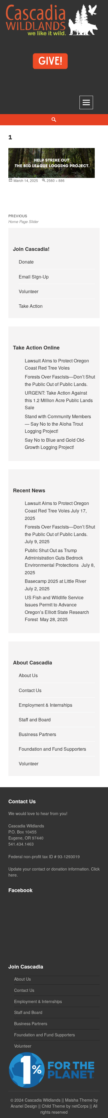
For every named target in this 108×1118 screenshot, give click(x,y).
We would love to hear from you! (37, 813)
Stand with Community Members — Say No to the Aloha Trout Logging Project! (58, 423)
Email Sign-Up (34, 276)
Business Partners (37, 734)
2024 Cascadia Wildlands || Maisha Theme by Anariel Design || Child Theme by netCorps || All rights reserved (54, 1106)
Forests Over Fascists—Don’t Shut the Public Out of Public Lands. (60, 380)
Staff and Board (35, 719)
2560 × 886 (56, 180)
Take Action (31, 306)
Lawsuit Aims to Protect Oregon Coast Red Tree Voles (57, 364)
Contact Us (30, 690)
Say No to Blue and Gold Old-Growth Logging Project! (55, 444)
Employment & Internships (45, 705)
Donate (26, 261)
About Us (28, 675)
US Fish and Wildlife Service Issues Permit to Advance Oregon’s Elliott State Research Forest (57, 608)
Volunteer (28, 291)
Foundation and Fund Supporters (52, 749)
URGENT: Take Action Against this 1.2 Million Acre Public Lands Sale (59, 400)
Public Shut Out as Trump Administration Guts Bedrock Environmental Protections (54, 557)
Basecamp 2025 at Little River (55, 581)
